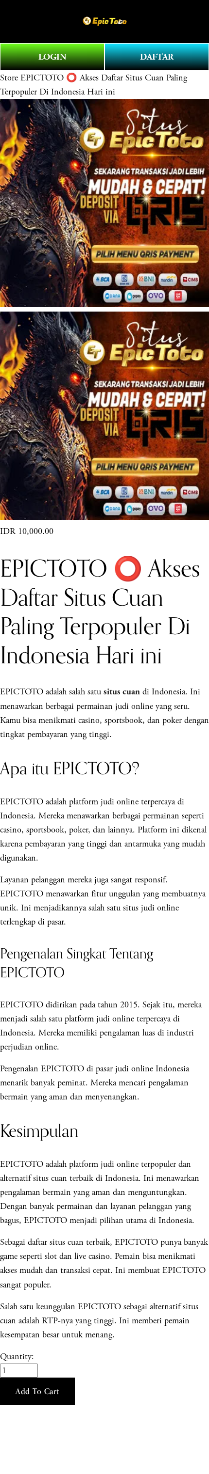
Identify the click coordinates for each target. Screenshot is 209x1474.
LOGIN (52, 57)
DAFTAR (157, 57)
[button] (37, 1392)
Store (9, 77)
